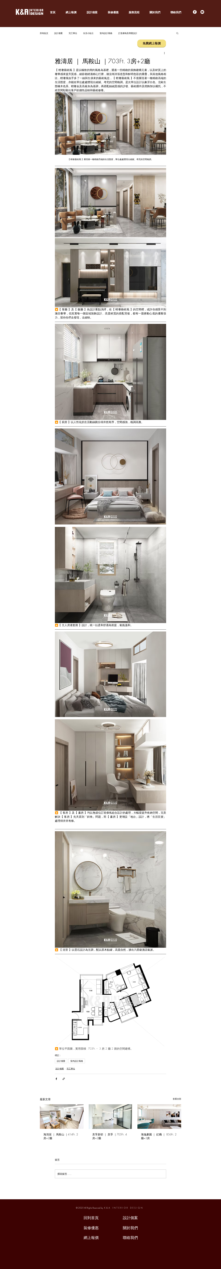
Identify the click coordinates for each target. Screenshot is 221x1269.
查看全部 (177, 1098)
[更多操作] (164, 53)
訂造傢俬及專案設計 (127, 33)
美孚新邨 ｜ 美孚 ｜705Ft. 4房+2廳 (109, 1136)
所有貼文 (44, 33)
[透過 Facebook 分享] (56, 1078)
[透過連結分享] (63, 1078)
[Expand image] (110, 202)
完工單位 (73, 33)
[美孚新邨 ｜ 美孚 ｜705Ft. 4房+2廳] (110, 1116)
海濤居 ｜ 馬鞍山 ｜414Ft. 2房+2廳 (60, 1136)
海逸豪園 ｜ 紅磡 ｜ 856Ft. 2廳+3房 (158, 1136)
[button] (177, 33)
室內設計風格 (106, 33)
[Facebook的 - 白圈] (195, 12)
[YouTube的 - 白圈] (202, 12)
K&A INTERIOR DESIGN (124, 1207)
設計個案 (58, 33)
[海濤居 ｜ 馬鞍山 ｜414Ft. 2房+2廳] (62, 1116)
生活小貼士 (88, 33)
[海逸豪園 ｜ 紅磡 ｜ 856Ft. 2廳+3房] (159, 1116)
